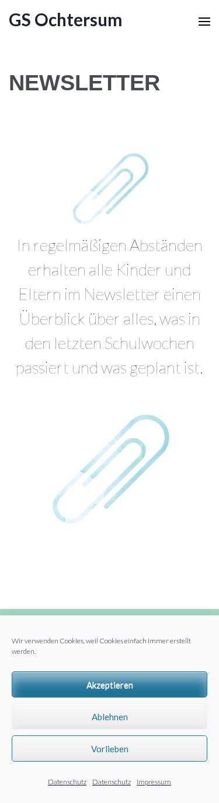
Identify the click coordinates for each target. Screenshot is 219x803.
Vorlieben (109, 749)
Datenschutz (67, 781)
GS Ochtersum (65, 19)
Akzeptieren (109, 684)
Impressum (154, 781)
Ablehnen (110, 717)
